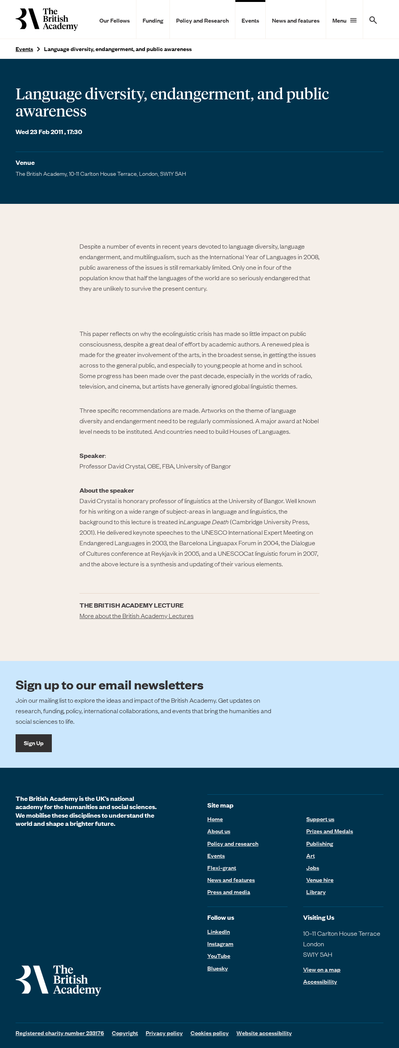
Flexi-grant (221, 867)
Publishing (319, 843)
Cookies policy (210, 1033)
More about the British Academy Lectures (136, 615)
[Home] (47, 19)
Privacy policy (164, 1033)
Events (250, 20)
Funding (153, 20)
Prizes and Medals (329, 831)
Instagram (220, 943)
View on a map (322, 969)
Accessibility (320, 981)
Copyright (125, 1033)
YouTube (218, 956)
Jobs (312, 867)
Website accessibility (264, 1033)
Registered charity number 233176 (60, 1033)
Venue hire (320, 880)
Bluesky (217, 968)
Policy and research (232, 843)
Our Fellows (114, 20)
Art (310, 855)
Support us (320, 819)
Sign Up (34, 743)
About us (218, 831)
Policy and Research (202, 20)
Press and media (228, 892)
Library (316, 892)
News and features (296, 20)
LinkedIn (218, 931)
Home (215, 819)
